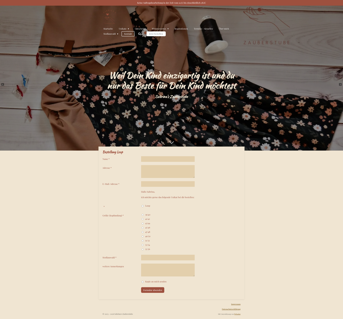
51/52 (147, 240)
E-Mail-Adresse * (110, 184)
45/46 (147, 227)
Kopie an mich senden (156, 281)
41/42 (147, 218)
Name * (106, 159)
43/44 (147, 223)
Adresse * (107, 167)
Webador (237, 314)
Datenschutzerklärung (231, 309)
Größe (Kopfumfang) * (113, 215)
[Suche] (139, 33)
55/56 (147, 249)
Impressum (236, 304)
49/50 (147, 236)
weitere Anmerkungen (113, 266)
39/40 (147, 214)
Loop (147, 205)
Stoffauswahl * (109, 257)
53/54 (147, 244)
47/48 (147, 231)
